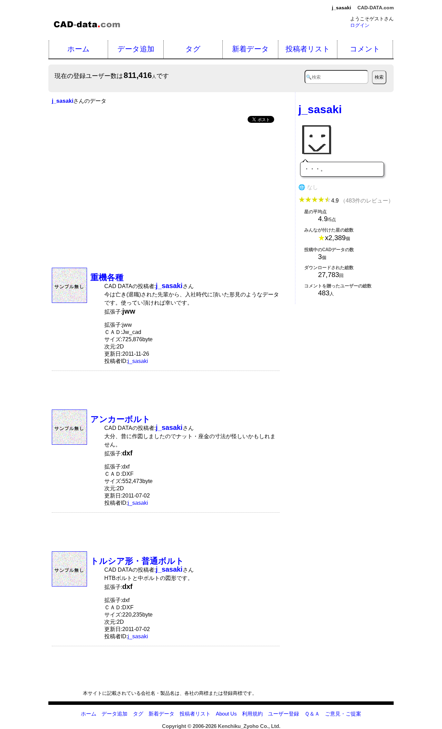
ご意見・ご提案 (343, 714)
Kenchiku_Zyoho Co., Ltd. (249, 726)
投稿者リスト (308, 49)
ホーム (78, 49)
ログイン (359, 25)
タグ (193, 49)
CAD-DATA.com (375, 7)
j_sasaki (138, 361)
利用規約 (252, 714)
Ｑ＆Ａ (312, 714)
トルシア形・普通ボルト (137, 560)
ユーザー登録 (283, 714)
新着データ (250, 49)
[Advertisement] (166, 180)
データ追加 (135, 49)
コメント (365, 49)
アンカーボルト (120, 419)
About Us (226, 714)
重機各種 (107, 277)
